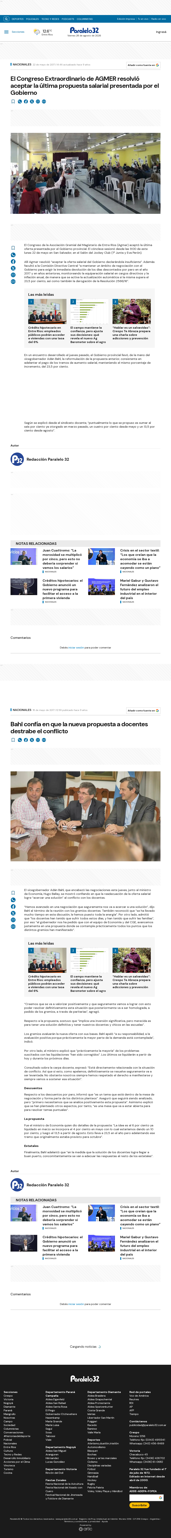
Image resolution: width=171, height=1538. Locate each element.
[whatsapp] (20, 101)
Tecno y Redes (50, 19)
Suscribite (139, 1505)
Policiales (32, 19)
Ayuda (105, 1521)
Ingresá (161, 32)
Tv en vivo (143, 18)
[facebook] (26, 101)
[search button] (6, 19)
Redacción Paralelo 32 (48, 459)
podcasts (68, 19)
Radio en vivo (158, 18)
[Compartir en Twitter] (32, 101)
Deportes (18, 19)
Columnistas (85, 19)
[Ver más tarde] (13, 101)
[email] (38, 101)
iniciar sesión (76, 647)
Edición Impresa (126, 18)
